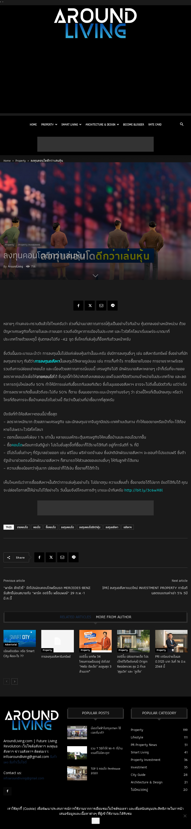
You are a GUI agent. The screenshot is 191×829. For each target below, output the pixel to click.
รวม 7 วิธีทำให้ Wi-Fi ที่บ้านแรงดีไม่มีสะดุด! (107, 750)
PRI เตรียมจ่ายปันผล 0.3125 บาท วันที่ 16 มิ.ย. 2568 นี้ (170, 661)
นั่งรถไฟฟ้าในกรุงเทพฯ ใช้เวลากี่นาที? (106, 730)
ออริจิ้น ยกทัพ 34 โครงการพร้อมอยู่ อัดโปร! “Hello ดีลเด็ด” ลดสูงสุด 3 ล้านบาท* (95, 664)
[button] (182, 124)
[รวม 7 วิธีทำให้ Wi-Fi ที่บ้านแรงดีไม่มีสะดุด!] (77, 752)
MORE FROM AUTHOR (113, 617)
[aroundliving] (95, 23)
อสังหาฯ (128, 527)
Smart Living (69, 124)
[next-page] (14, 681)
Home (33, 124)
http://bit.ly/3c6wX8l (143, 489)
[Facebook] (78, 306)
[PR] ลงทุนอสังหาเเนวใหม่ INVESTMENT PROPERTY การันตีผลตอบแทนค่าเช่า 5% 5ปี (145, 590)
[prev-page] (6, 681)
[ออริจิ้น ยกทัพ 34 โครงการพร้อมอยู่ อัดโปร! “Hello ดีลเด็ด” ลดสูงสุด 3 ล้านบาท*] (95, 641)
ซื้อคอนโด (51, 527)
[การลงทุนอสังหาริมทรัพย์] (57, 641)
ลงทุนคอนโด (67, 527)
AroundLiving (15, 266)
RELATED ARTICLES (75, 617)
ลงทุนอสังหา (112, 527)
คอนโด (16, 444)
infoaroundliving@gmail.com (23, 778)
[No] (184, 815)
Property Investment (29, 245)
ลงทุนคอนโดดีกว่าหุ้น (89, 527)
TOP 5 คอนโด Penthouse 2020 (105, 770)
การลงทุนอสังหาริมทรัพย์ (56, 656)
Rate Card (154, 124)
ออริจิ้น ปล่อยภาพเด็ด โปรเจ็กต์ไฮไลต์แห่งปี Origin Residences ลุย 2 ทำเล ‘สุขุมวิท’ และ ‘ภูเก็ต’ (132, 664)
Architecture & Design (100, 124)
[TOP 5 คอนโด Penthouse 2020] (77, 773)
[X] (90, 306)
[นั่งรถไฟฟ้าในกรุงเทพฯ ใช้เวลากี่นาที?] (77, 732)
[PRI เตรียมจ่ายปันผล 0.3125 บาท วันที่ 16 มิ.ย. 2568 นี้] (171, 641)
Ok (96, 821)
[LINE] (113, 306)
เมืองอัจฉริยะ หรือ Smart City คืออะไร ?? (19, 653)
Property (47, 124)
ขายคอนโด (22, 527)
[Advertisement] (95, 78)
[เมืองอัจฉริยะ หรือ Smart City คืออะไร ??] (19, 638)
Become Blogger (133, 124)
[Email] (101, 306)
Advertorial (11, 645)
